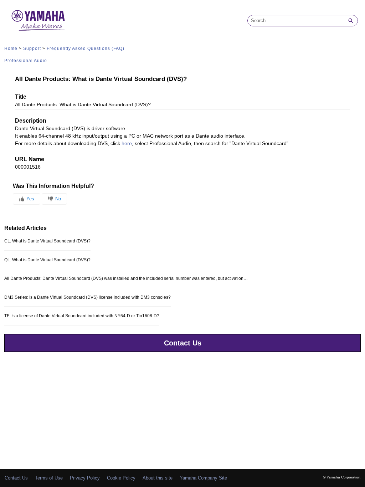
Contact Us (182, 343)
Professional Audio (25, 60)
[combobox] (296, 20)
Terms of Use (49, 478)
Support (32, 48)
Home (10, 48)
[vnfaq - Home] (38, 20)
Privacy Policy (85, 478)
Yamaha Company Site (203, 478)
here (127, 143)
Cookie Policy (121, 478)
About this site (158, 478)
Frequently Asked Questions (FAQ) (85, 48)
